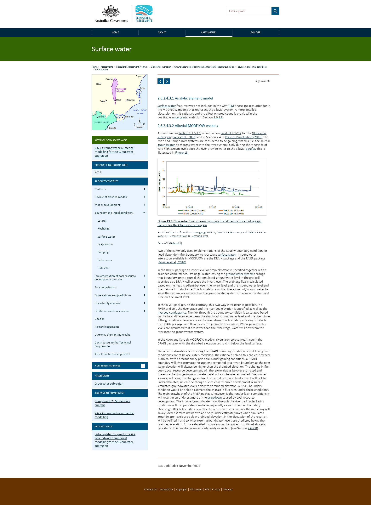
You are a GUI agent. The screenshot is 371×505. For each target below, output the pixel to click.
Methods (100, 189)
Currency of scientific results (112, 334)
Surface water (106, 236)
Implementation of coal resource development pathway (115, 278)
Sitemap (227, 489)
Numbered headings (107, 365)
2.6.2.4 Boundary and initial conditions (144, 212)
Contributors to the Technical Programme (113, 344)
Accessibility (166, 489)
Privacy (216, 489)
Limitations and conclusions (112, 311)
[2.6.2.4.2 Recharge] (160, 81)
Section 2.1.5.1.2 (190, 133)
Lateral (102, 220)
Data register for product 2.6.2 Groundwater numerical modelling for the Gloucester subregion (115, 440)
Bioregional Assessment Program (132, 67)
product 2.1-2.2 (230, 133)
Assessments (208, 32)
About (162, 32)
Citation (100, 319)
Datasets (103, 268)
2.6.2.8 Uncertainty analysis (144, 302)
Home (115, 32)
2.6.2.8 (218, 117)
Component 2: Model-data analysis (112, 403)
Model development (107, 205)
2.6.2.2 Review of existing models (144, 196)
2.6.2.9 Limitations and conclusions (144, 310)
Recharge (104, 228)
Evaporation (105, 244)
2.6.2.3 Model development (144, 204)
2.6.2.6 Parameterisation (144, 287)
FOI (207, 489)
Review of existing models (111, 197)
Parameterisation (106, 287)
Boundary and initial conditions (252, 67)
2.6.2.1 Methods (144, 188)
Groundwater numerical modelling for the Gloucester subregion (204, 67)
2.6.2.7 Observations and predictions (144, 295)
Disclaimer (196, 489)
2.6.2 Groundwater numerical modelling (114, 415)
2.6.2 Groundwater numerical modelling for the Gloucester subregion (114, 152)
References (105, 260)
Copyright (181, 489)
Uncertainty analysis (107, 303)
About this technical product (112, 354)
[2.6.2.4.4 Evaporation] (167, 81)
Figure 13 (181, 152)
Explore (255, 32)
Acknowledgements (107, 326)
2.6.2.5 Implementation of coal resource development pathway (144, 275)
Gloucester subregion (161, 67)
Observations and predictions (113, 295)
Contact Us (150, 489)
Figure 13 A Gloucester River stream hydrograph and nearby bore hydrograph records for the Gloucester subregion (209, 223)
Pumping (103, 252)
